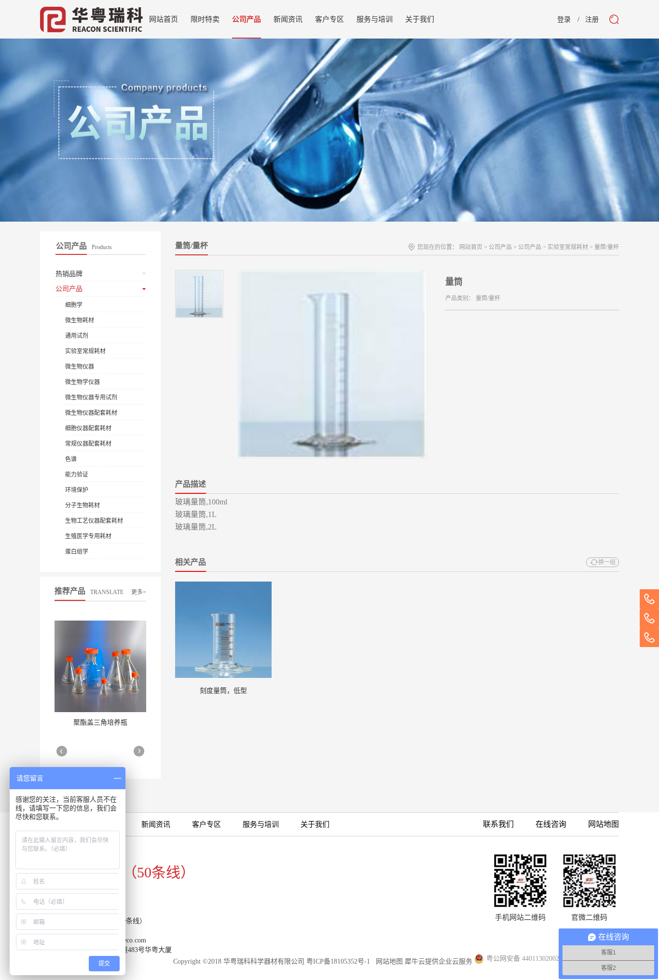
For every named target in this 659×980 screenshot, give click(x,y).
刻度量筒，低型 (223, 690)
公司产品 (500, 247)
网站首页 (163, 19)
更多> (138, 592)
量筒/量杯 (606, 247)
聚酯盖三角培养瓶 (100, 722)
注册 (592, 20)
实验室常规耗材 (568, 247)
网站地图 (387, 961)
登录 (564, 20)
